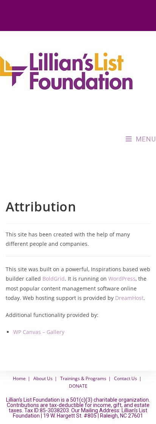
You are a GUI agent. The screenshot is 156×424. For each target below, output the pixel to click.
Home (19, 378)
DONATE (78, 386)
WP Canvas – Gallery (38, 331)
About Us (43, 378)
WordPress (122, 278)
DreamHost (129, 297)
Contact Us (125, 378)
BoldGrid (53, 278)
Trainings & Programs (83, 378)
